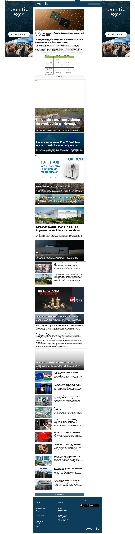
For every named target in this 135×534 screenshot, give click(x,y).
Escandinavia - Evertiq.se (63, 519)
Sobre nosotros (72, 4)
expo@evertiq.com (40, 511)
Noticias (58, 4)
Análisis (36, 30)
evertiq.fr (83, 0)
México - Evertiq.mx (62, 511)
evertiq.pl (94, 0)
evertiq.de (72, 0)
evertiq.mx (88, 0)
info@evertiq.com (40, 515)
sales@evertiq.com (40, 508)
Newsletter (80, 4)
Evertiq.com (60, 508)
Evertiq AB (41, 4)
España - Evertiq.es (62, 516)
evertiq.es (77, 0)
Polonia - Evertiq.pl (62, 518)
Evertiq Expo (64, 4)
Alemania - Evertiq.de (62, 515)
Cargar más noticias (59, 494)
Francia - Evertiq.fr (62, 520)
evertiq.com (66, 0)
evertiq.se (99, 0)
